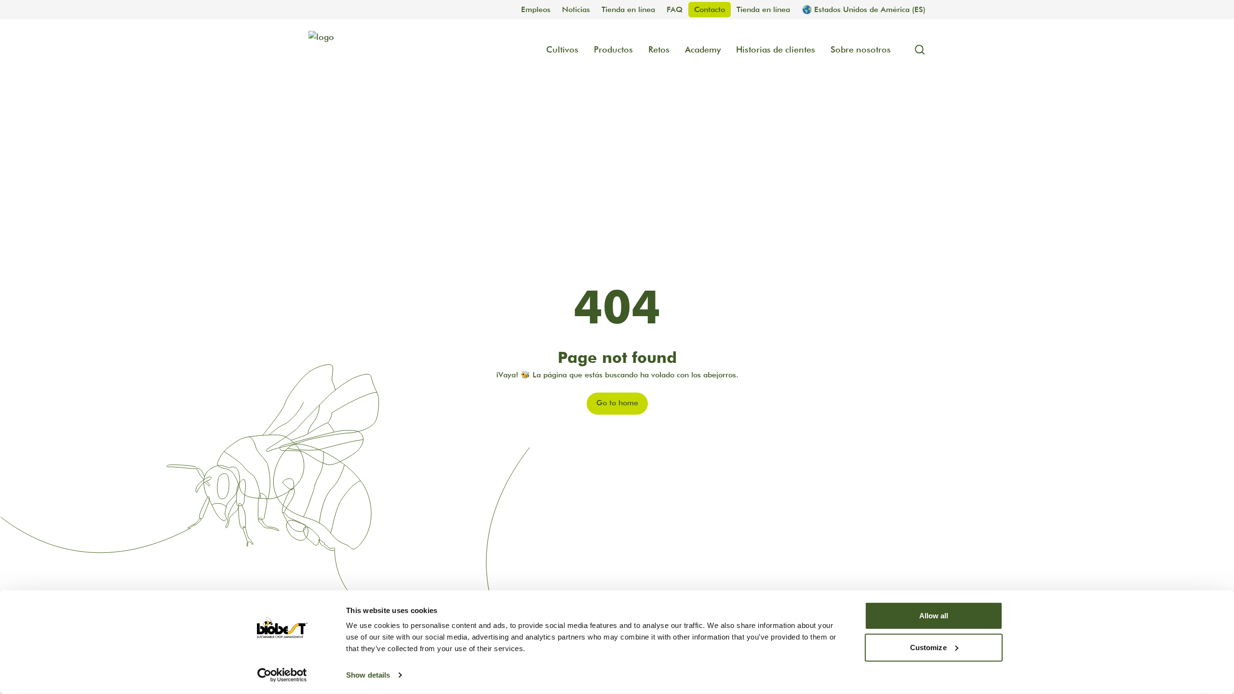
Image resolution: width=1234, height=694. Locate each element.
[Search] (916, 49)
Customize (928, 647)
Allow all (934, 616)
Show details (368, 675)
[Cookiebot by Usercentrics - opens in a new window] (282, 675)
